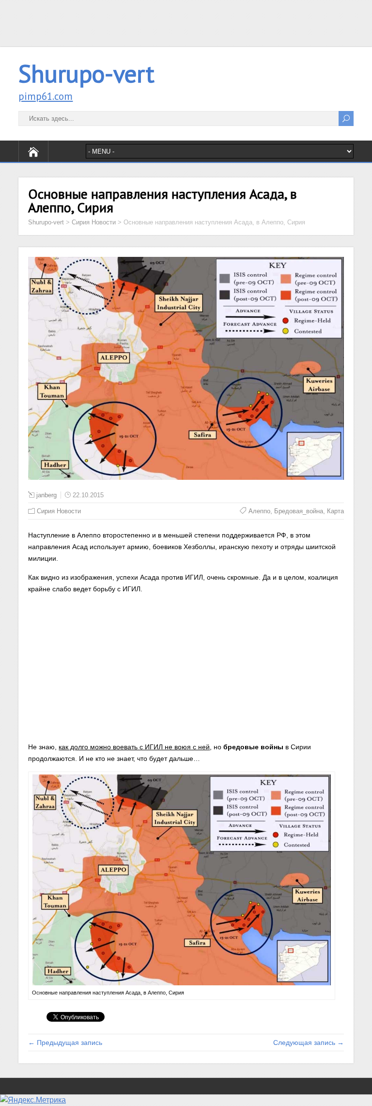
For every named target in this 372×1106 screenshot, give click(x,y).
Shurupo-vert (86, 73)
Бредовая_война (298, 511)
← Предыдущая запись (65, 1042)
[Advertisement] (186, 22)
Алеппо (259, 511)
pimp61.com (45, 96)
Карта (335, 511)
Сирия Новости (59, 511)
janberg (46, 495)
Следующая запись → (308, 1042)
